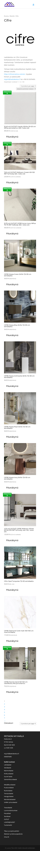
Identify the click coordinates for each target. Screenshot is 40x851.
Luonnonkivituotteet (10, 810)
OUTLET (6, 819)
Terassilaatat (8, 808)
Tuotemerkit (8, 825)
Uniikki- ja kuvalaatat (10, 802)
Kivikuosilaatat (8, 774)
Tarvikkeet (7, 816)
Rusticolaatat (8, 791)
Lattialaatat (7, 765)
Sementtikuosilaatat (10, 779)
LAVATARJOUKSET (9, 822)
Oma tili (6, 837)
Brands (12, 16)
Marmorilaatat (8, 771)
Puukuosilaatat (9, 788)
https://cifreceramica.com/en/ (14, 74)
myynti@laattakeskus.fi (12, 79)
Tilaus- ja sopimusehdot (11, 831)
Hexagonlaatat (8, 796)
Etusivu (6, 16)
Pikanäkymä (12, 136)
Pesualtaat (7, 813)
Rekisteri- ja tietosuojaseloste (13, 834)
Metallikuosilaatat (9, 785)
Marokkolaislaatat (9, 799)
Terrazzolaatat (8, 793)
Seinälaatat (7, 768)
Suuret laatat (8, 776)
